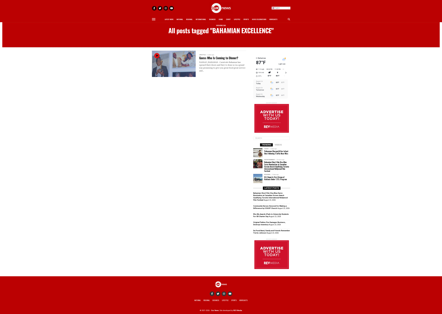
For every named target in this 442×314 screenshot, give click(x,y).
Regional (189, 19)
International (201, 19)
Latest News (169, 19)
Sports (246, 19)
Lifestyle (237, 19)
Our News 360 (221, 25)
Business (212, 19)
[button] (259, 72)
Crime (221, 19)
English (277, 8)
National (180, 19)
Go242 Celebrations (259, 19)
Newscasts (273, 19)
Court (228, 19)
